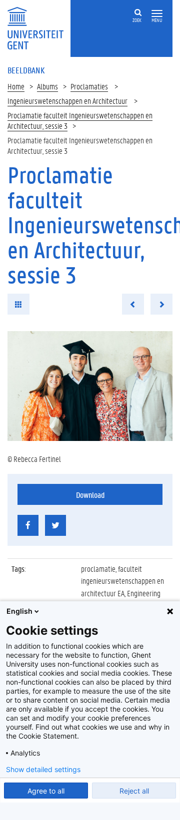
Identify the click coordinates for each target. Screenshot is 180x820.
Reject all (134, 791)
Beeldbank (26, 69)
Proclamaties (89, 86)
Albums (47, 86)
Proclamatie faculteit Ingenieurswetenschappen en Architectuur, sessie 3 (80, 120)
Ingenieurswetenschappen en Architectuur (68, 100)
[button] (157, 13)
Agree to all (46, 791)
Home (16, 86)
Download (90, 494)
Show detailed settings (43, 770)
